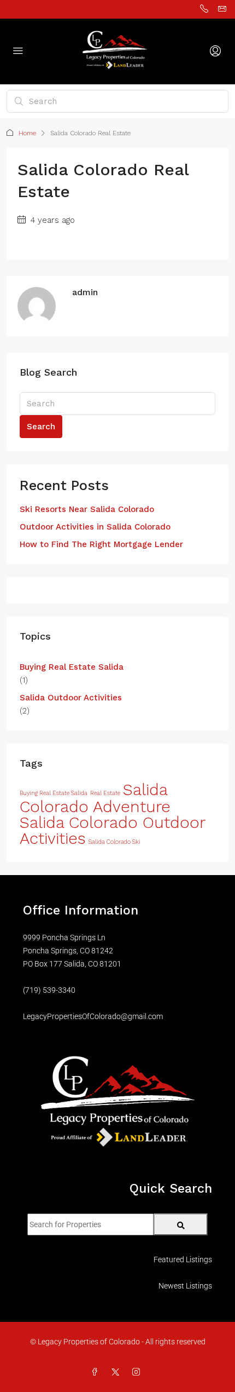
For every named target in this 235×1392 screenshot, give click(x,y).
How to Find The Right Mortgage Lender (101, 544)
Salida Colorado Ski (114, 841)
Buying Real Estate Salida (72, 667)
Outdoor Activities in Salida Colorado (95, 527)
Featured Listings (183, 1259)
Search (41, 427)
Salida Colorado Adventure (95, 798)
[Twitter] (117, 1372)
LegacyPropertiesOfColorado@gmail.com (93, 1016)
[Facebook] (97, 1372)
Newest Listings (185, 1285)
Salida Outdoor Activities (71, 698)
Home (27, 133)
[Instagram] (138, 1372)
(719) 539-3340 (49, 990)
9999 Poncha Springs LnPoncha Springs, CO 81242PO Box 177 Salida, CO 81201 (72, 950)
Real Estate (105, 793)
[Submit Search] (181, 1224)
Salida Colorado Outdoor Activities (112, 830)
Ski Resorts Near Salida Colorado (87, 509)
